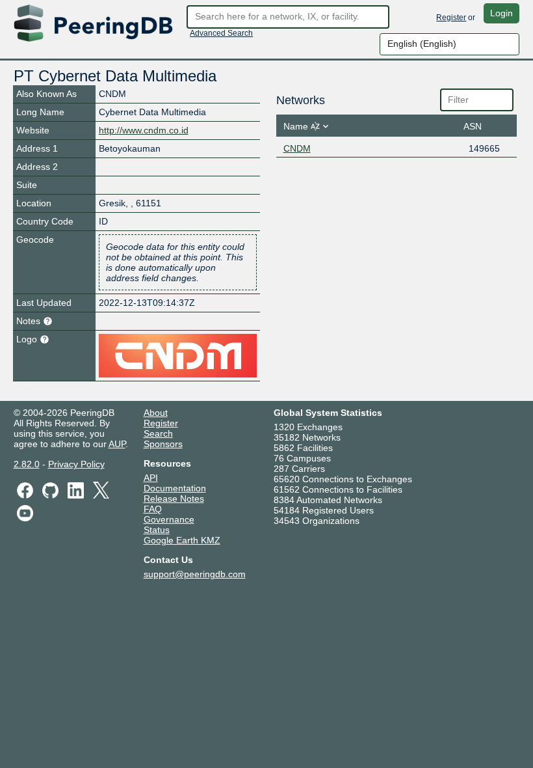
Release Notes (174, 498)
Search (158, 433)
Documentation (175, 488)
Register (451, 17)
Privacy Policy (76, 464)
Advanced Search (221, 33)
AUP (117, 444)
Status (157, 530)
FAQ (153, 509)
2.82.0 (27, 464)
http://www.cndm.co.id (143, 130)
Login (501, 13)
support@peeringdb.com (195, 574)
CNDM (297, 148)
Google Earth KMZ (182, 540)
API (151, 478)
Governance (169, 519)
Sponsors (163, 444)
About (156, 412)
